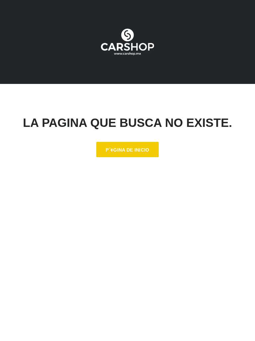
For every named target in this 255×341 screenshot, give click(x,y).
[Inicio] (127, 42)
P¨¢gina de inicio (127, 150)
